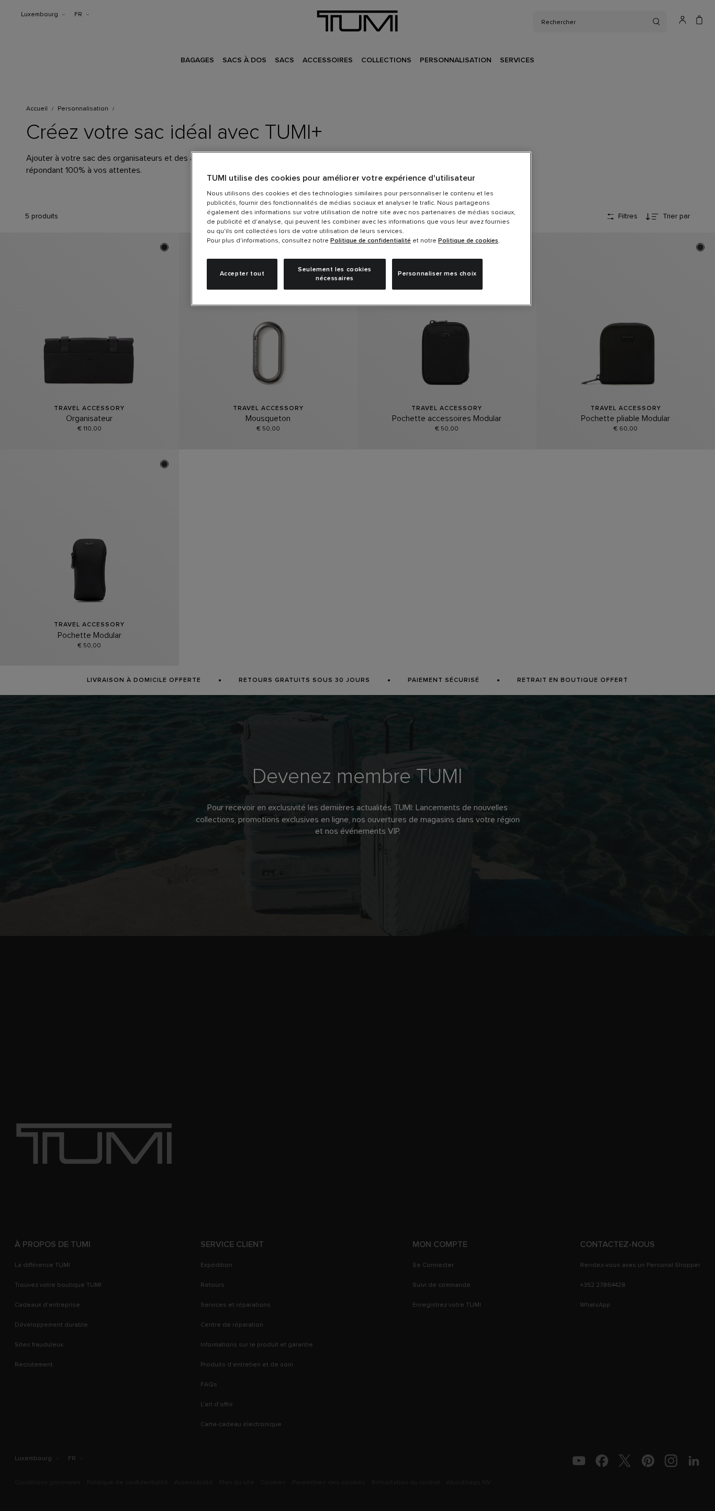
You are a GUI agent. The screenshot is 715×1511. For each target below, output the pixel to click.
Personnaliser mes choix (437, 274)
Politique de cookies (468, 241)
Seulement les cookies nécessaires (335, 274)
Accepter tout (242, 274)
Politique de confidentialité (370, 241)
